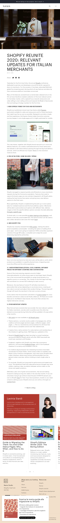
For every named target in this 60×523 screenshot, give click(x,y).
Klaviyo (41, 485)
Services (23, 487)
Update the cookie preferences (49, 519)
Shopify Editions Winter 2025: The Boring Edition (38, 444)
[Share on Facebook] (16, 78)
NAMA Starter (25, 490)
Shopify (41, 483)
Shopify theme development (47, 491)
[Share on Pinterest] (19, 78)
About (23, 484)
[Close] (47, 497)
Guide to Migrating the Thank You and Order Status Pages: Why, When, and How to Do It (13, 446)
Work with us (42, 494)
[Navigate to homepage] (6, 6)
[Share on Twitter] (13, 78)
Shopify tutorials (43, 488)
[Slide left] (26, 471)
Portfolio (23, 492)
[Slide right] (33, 471)
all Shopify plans (34, 317)
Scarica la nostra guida (27, 517)
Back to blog (31, 388)
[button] (56, 6)
